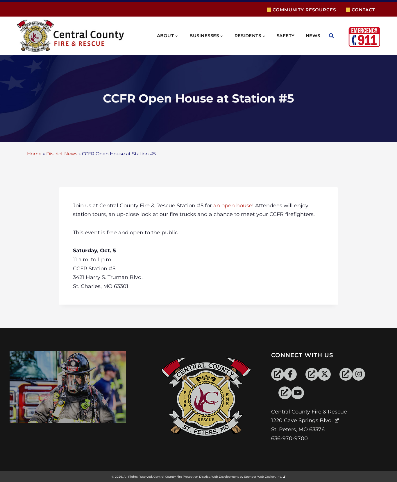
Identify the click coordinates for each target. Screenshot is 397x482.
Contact (363, 9)
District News (61, 154)
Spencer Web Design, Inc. (263, 477)
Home (34, 154)
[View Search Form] (337, 35)
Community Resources (304, 9)
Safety (286, 35)
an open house (232, 205)
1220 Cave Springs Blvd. (302, 420)
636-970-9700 (289, 438)
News (313, 35)
